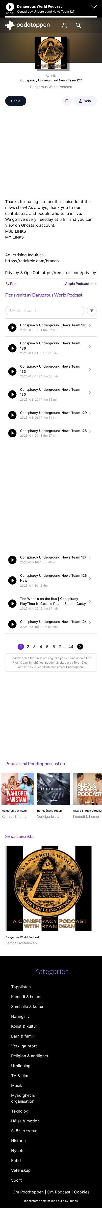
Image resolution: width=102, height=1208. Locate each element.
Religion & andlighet (29, 1055)
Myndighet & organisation (23, 1098)
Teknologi (20, 1111)
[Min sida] (64, 25)
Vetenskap (21, 1170)
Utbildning (20, 1065)
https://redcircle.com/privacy (69, 272)
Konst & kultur (24, 1026)
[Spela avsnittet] (12, 328)
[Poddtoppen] (27, 25)
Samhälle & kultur (27, 1006)
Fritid (16, 1160)
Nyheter (18, 1150)
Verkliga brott (24, 1045)
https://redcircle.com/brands (32, 260)
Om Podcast (58, 1191)
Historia (18, 1140)
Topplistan (21, 986)
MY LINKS (14, 237)
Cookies (81, 1191)
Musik (16, 1085)
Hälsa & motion (25, 1120)
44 (70, 646)
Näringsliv (20, 1016)
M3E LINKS (15, 231)
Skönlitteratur (24, 1130)
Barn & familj (23, 1036)
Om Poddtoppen (28, 1191)
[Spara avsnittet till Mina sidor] (67, 101)
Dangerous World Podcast (51, 87)
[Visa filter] (92, 311)
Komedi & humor (26, 996)
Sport (16, 1180)
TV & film (19, 1075)
